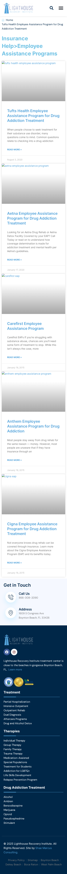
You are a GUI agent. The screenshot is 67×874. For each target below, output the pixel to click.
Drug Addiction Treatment (24, 787)
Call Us (24, 594)
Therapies (12, 731)
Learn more (15, 669)
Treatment (12, 692)
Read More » (14, 149)
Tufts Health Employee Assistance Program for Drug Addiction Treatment (33, 116)
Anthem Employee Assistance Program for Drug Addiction (33, 426)
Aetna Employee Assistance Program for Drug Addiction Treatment (32, 218)
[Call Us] (10, 597)
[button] (51, 8)
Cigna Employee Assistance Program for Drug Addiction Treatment (32, 529)
